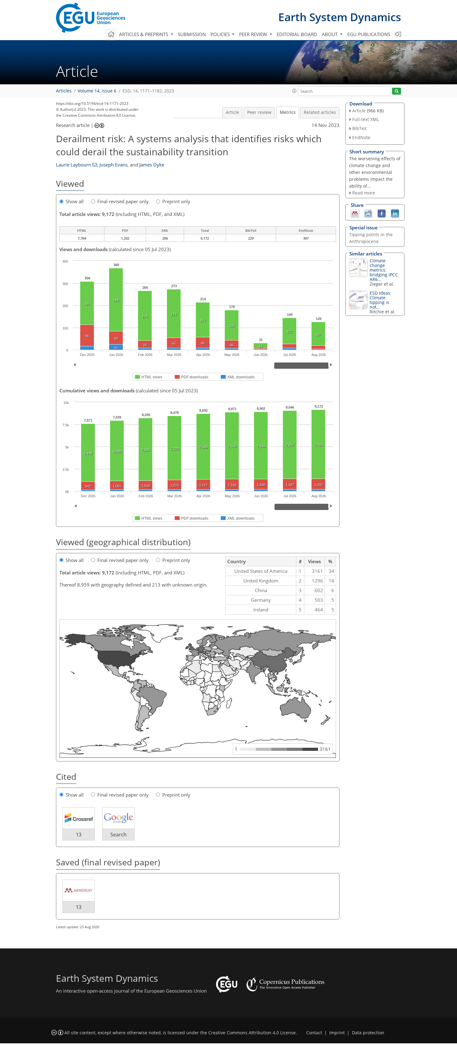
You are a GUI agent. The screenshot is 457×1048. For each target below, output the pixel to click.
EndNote (361, 137)
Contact (314, 1033)
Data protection (368, 1033)
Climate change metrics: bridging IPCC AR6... (384, 270)
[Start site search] (396, 91)
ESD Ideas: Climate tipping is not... (380, 300)
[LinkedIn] (395, 213)
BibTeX (359, 128)
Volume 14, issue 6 (97, 91)
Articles (64, 91)
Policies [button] (220, 34)
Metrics (288, 112)
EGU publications (368, 34)
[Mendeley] (355, 213)
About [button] (330, 34)
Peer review (259, 112)
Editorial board (297, 34)
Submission (192, 34)
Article (232, 112)
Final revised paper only (123, 201)
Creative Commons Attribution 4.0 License (252, 1033)
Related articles (320, 112)
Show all (75, 201)
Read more (363, 193)
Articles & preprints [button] (144, 34)
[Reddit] (368, 213)
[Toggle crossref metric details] (79, 818)
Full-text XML (365, 119)
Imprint (337, 1033)
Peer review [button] (253, 34)
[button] (294, 91)
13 (78, 834)
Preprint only (176, 201)
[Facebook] (381, 213)
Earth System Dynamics (339, 17)
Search (118, 834)
